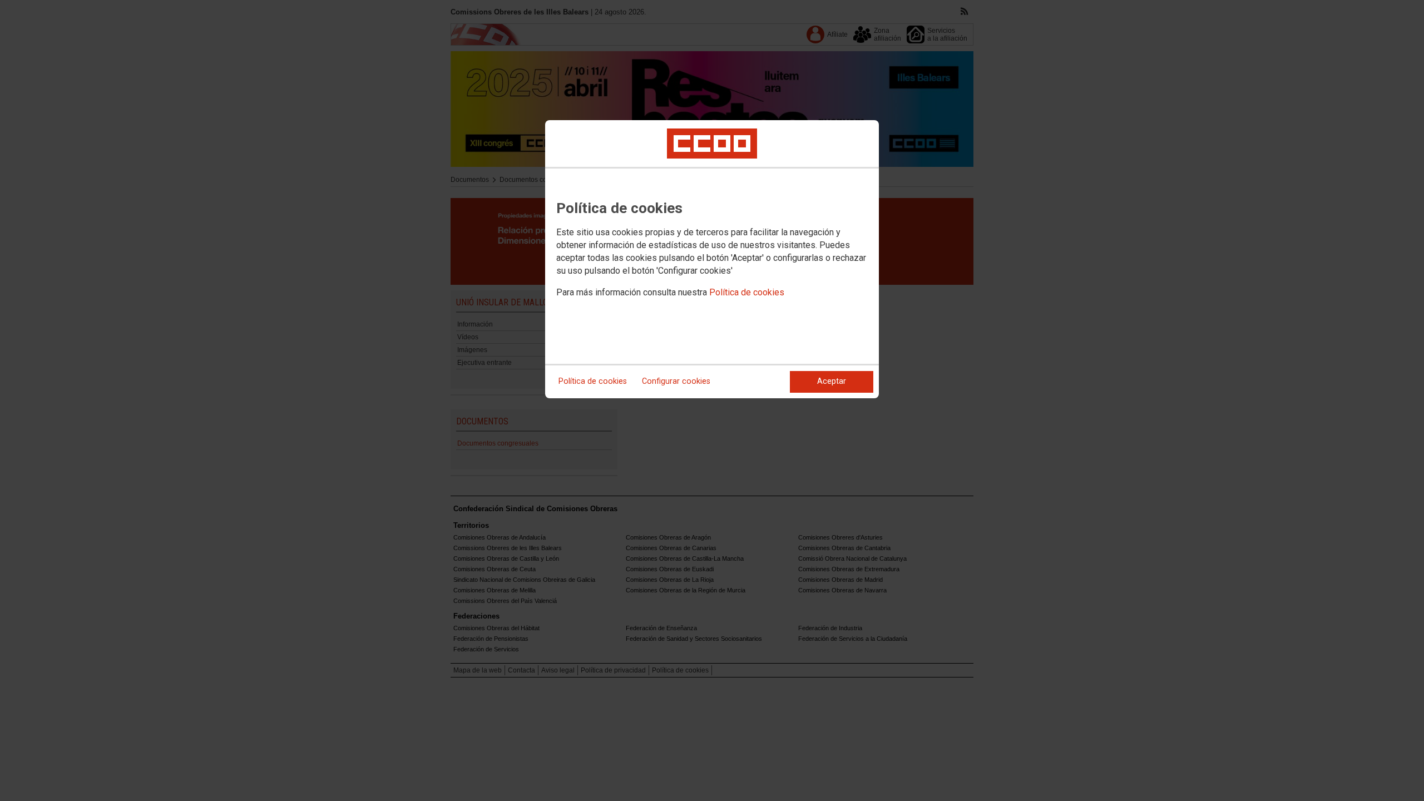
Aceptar (831, 381)
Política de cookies (746, 292)
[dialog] (712, 259)
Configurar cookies (676, 381)
